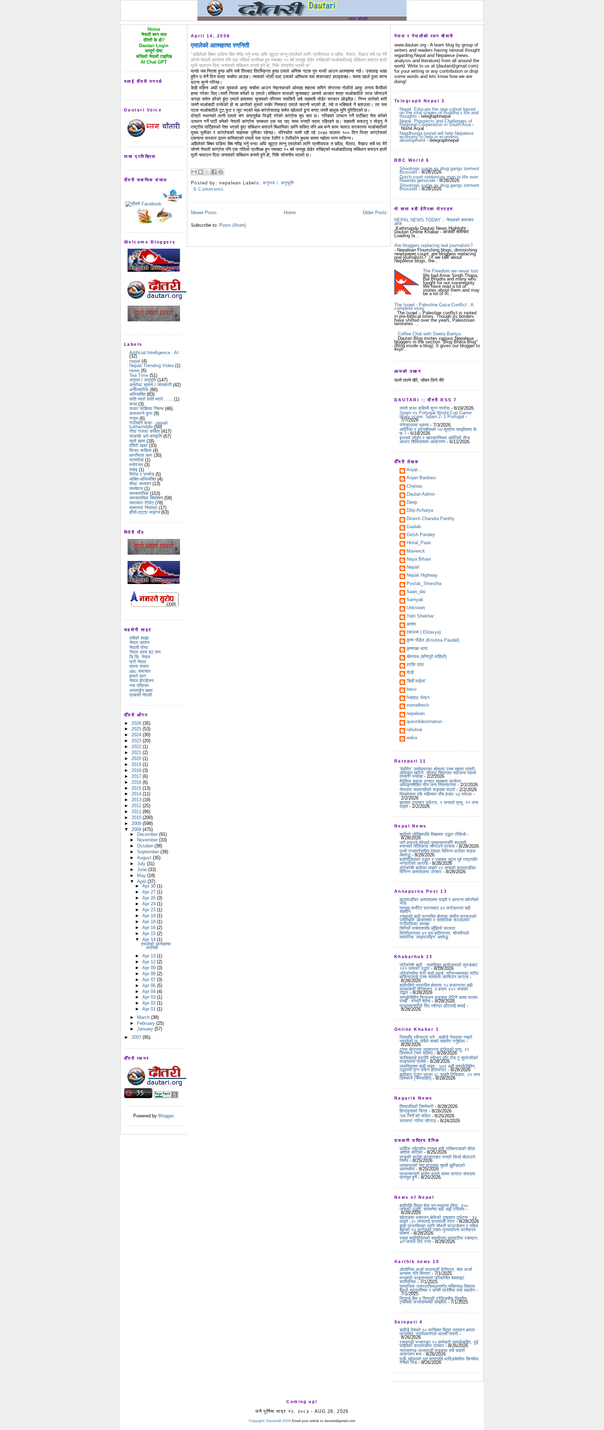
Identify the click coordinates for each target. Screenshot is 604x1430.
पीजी (410, 673)
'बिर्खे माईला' (416, 681)
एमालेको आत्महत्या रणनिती (156, 945)
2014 (137, 793)
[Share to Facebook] (213, 171)
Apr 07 (149, 979)
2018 (137, 770)
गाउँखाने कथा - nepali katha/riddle (148, 424)
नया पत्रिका (139, 685)
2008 (137, 829)
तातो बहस (137, 441)
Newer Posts (204, 212)
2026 (137, 723)
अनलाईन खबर (141, 690)
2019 (137, 764)
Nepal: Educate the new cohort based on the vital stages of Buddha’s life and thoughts (439, 113)
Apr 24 (149, 903)
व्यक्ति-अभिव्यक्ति (142, 479)
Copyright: (257, 1421)
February (146, 1023)
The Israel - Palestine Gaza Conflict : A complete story (433, 306)
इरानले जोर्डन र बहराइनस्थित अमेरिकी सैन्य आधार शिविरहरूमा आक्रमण (435, 439)
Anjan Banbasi (421, 478)
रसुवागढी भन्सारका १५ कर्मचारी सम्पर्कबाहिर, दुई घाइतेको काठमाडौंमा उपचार (439, 1344)
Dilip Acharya (420, 511)
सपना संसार (139, 666)
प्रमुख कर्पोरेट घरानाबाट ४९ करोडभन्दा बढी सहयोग (435, 909)
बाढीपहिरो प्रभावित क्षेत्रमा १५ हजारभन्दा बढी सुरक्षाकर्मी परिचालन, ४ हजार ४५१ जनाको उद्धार (436, 989)
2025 (137, 728)
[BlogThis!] (200, 171)
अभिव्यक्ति (137, 394)
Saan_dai (416, 592)
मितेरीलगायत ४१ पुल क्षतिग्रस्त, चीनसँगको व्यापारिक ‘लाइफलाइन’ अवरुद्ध (434, 935)
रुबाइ (133, 469)
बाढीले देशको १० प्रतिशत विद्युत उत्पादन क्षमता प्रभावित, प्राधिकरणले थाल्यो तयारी (437, 1331)
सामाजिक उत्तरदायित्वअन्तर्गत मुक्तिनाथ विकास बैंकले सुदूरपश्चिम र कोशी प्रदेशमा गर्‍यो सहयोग (437, 1288)
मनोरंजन (136, 464)
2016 (137, 782)
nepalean (416, 714)
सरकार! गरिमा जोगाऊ (418, 1120)
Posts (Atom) (232, 225)
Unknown (416, 608)
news (134, 370)
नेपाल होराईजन (141, 680)
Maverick (416, 551)
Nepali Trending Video (151, 365)
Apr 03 (149, 997)
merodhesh (418, 705)
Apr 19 (149, 915)
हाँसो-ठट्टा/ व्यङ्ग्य (144, 512)
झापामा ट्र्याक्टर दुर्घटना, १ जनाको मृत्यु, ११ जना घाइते (439, 804)
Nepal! (413, 568)
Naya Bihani (419, 559)
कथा (133, 404)
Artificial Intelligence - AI (154, 352)
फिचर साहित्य (140, 450)
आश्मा (411, 624)
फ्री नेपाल (137, 661)
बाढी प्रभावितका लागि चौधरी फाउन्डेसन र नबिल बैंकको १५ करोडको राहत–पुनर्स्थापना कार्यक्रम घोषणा (439, 1229)
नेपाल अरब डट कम (145, 652)
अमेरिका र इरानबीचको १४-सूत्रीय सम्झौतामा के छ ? (438, 431)
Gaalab (414, 527)
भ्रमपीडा (136, 459)
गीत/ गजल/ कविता (144, 431)
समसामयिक (139, 493)
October (145, 845)
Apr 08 (149, 973)
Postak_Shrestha (424, 584)
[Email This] (193, 171)
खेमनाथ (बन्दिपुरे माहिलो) (427, 657)
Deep (412, 503)
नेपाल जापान (139, 642)
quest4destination (424, 722)
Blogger (165, 1115)
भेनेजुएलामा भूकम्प (414, 425)
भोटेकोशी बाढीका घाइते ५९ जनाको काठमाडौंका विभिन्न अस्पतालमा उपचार (438, 869)
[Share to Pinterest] (220, 171)
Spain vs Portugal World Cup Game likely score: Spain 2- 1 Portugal (436, 414)
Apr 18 (149, 921)
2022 (137, 746)
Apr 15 (149, 933)
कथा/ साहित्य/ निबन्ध (146, 408)
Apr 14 (149, 939)
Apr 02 (149, 1003)
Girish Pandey (421, 535)
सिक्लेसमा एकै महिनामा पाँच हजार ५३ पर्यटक (436, 794)
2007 (137, 1037)
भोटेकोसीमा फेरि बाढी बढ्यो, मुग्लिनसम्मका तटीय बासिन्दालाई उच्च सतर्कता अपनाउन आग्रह (439, 975)
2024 (137, 734)
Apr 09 (149, 967)
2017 (137, 776)
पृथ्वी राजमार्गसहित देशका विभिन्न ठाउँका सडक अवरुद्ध (438, 852)
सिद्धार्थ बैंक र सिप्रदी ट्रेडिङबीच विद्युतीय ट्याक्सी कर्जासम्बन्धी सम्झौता (433, 1300)
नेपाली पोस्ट (138, 647)
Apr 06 (149, 985)
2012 (137, 805)
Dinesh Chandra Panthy (430, 519)
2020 (137, 758)
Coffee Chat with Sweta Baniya (429, 333)
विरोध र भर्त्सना (141, 474)
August (145, 857)
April (142, 881)
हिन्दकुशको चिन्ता (413, 1111)
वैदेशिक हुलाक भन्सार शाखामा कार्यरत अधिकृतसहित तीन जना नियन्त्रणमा (430, 783)
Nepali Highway (422, 576)
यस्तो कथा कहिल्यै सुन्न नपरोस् (425, 408)
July (142, 863)
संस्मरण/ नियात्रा (143, 507)
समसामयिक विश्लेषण (146, 498)
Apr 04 (149, 991)
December (148, 834)
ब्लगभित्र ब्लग (140, 455)
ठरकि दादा (415, 665)
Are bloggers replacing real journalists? (433, 245)
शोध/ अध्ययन (140, 483)
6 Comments (209, 189)
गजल (133, 418)
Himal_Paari (419, 543)
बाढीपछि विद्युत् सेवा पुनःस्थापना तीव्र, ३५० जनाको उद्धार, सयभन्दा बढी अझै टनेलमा (434, 1207)
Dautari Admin (421, 495)
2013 (137, 799)
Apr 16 (149, 927)
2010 (137, 817)
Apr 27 (149, 892)
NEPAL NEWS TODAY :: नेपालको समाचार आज (434, 221)
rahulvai (414, 730)
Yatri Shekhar (420, 616)
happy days (418, 697)
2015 (137, 788)
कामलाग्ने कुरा (140, 413)
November (148, 839)
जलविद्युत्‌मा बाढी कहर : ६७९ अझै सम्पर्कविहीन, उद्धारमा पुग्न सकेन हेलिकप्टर (438, 1068)
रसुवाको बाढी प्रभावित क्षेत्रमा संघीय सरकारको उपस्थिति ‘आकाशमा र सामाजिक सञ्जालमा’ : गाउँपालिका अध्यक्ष (438, 920)
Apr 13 (149, 955)
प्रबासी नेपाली (140, 695)
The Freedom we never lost (450, 270)
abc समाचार (140, 671)
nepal (134, 361)
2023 (137, 740)
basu (411, 689)
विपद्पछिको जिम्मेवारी (416, 1106)
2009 (137, 823)
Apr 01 (149, 1009)
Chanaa (414, 486)
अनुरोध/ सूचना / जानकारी (150, 384)
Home (290, 212)
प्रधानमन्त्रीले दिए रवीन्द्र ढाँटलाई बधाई (432, 1005)
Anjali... (414, 470)
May (142, 875)
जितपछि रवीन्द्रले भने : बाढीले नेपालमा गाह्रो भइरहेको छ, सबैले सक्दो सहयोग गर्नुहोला (436, 1039)
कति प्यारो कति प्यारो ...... (151, 399)
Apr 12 (149, 961)
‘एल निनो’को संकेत (415, 1115)
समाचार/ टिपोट (141, 502)
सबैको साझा (139, 638)
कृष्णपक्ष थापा (417, 649)
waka (412, 738)
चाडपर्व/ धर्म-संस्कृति (145, 436)
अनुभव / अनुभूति (142, 379)
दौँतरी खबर (138, 445)
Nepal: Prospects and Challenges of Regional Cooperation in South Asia (436, 122)
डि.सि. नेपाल (139, 656)
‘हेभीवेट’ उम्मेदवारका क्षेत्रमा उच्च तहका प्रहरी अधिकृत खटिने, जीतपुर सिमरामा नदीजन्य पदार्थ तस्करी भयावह (438, 772)
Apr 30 (149, 886)
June (142, 869)
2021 (137, 752)
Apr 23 (149, 909)
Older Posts (375, 212)
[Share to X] (207, 171)
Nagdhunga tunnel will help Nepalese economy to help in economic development (437, 137)
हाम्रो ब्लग (137, 676)
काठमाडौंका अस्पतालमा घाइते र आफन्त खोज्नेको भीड (439, 901)
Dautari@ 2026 (279, 1421)
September (148, 851)
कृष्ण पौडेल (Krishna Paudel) (433, 641)
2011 (137, 811)
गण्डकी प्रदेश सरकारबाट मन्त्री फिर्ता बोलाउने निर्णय (437, 1158)
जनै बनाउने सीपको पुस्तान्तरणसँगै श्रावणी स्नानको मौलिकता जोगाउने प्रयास (433, 844)
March (144, 1017)
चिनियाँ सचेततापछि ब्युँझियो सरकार (427, 928)
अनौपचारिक (139, 389)
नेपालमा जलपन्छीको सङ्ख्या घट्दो (427, 789)
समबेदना (136, 488)
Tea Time (138, 375)
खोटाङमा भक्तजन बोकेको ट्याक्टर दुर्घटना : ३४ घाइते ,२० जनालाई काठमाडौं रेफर (438, 1219)
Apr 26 (149, 897)
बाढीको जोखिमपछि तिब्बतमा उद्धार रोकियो (433, 834)
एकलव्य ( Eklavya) (424, 632)
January (145, 1028)
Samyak (415, 600)
